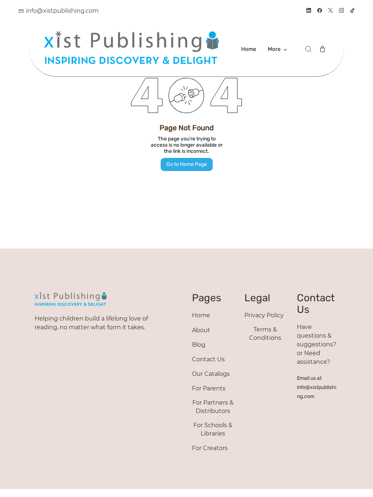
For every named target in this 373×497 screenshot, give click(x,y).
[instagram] (341, 11)
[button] (308, 49)
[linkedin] (308, 11)
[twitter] (330, 11)
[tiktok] (352, 11)
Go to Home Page (186, 164)
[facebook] (319, 11)
